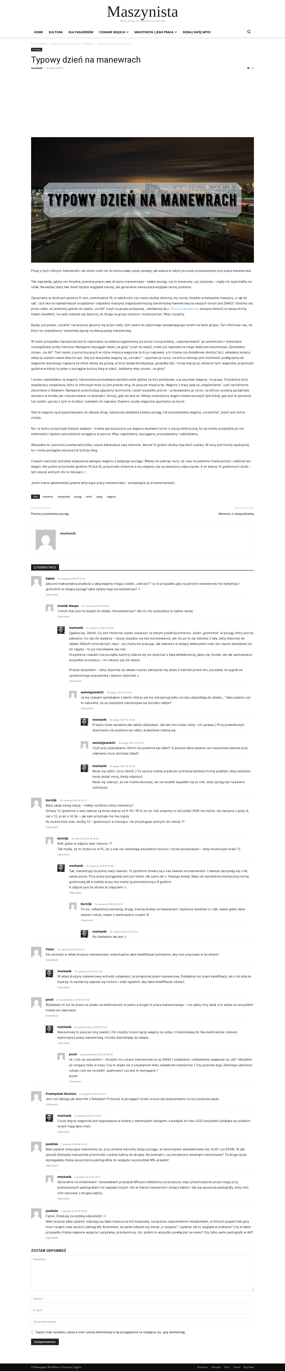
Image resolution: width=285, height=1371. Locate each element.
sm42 (89, 496)
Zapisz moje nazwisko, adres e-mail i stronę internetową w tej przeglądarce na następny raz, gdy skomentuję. (110, 1332)
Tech (227, 1367)
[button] (249, 32)
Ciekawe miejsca (112, 32)
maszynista (64, 496)
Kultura (56, 32)
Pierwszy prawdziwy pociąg (50, 514)
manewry (48, 496)
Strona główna (39, 43)
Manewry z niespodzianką (236, 514)
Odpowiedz (52, 594)
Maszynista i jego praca (154, 32)
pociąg (77, 496)
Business (202, 1367)
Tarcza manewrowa (184, 309)
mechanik (37, 68)
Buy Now (249, 1367)
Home (38, 32)
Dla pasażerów (80, 32)
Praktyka (88, 43)
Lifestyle (216, 1367)
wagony (111, 496)
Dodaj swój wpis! (197, 32)
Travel (236, 1367)
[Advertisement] (142, 103)
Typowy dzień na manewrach (86, 60)
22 (252, 68)
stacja (99, 496)
